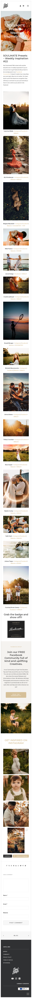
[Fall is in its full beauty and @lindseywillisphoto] (16, 840)
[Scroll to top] (28, 994)
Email (5, 904)
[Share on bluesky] (21, 866)
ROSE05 (19, 251)
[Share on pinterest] (14, 866)
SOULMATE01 (19, 345)
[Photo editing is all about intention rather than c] (16, 761)
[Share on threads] (11, 866)
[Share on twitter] (9, 866)
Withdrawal (6, 963)
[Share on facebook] (7, 866)
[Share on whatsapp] (18, 866)
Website (13, 179)
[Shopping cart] (22, 6)
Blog (16, 935)
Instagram (17, 131)
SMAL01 (16, 133)
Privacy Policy (7, 957)
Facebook (24, 131)
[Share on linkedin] (16, 866)
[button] (28, 6)
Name (5, 895)
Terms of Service (8, 960)
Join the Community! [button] (16, 695)
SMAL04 (16, 441)
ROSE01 (19, 563)
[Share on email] (25, 866)
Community (6, 954)
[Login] (19, 6)
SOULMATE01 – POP (19, 225)
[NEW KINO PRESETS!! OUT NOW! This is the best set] (16, 788)
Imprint (5, 951)
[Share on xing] (23, 866)
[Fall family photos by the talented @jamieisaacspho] (16, 814)
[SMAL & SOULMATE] (6, 5)
